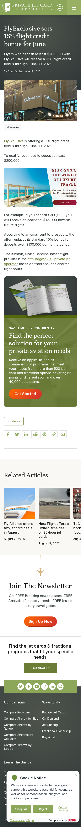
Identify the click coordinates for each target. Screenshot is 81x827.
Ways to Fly (51, 702)
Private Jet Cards (54, 712)
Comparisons (14, 702)
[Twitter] (20, 686)
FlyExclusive (13, 141)
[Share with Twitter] (17, 434)
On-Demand (50, 718)
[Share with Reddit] (35, 434)
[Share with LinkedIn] (26, 434)
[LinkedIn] (52, 686)
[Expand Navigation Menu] (74, 7)
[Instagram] (44, 686)
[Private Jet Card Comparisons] (27, 7)
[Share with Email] (63, 434)
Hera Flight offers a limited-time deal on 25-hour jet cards (54, 530)
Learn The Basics (17, 762)
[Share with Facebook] (8, 434)
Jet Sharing (50, 725)
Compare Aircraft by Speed (18, 746)
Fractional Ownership (56, 731)
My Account (60, 7)
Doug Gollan (15, 71)
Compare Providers (17, 712)
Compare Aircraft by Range (18, 726)
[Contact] (60, 686)
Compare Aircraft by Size (21, 718)
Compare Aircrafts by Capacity (18, 736)
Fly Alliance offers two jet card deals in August (18, 528)
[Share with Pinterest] (44, 434)
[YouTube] (36, 686)
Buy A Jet (48, 737)
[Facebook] (28, 686)
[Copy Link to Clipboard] (54, 434)
